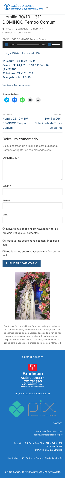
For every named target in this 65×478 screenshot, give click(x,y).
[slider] (56, 44)
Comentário (11, 158)
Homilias (38, 29)
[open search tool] (47, 7)
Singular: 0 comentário (18, 33)
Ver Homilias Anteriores (17, 85)
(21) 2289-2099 (54, 431)
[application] (32, 44)
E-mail (7, 200)
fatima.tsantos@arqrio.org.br (48, 434)
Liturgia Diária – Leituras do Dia (21, 53)
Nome (7, 186)
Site (5, 214)
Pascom (9, 29)
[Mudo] (49, 44)
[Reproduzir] (6, 44)
